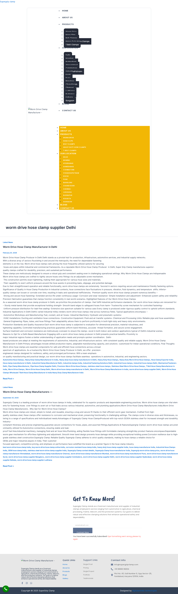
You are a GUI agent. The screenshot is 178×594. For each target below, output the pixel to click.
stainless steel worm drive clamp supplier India (47, 450)
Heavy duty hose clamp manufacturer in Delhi (78, 360)
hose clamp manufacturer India (142, 447)
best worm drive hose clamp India (17, 447)
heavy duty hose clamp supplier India (112, 447)
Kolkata (67, 199)
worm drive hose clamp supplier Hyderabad (133, 457)
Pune (65, 179)
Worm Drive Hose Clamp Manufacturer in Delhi (30, 246)
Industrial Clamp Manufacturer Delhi (47, 363)
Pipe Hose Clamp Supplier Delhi (43, 366)
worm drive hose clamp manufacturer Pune (128, 454)
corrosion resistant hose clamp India (81, 447)
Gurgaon (70, 100)
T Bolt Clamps (72, 44)
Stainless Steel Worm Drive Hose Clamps (128, 366)
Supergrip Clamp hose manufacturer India (112, 450)
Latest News (8, 242)
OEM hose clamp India (17, 450)
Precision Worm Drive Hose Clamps (72, 366)
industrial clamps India (72, 363)
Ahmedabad (68, 167)
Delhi (65, 157)
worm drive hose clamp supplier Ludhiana (34, 460)
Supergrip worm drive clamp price (145, 450)
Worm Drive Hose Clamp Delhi (38, 369)
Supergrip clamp (7, 1)
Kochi (66, 176)
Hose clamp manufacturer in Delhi (17, 363)
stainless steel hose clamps (99, 366)
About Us (67, 17)
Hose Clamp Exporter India (162, 360)
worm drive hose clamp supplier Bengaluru (26, 457)
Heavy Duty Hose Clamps (74, 147)
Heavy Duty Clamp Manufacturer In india (41, 360)
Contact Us (69, 110)
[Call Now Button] (5, 589)
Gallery (65, 578)
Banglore (67, 183)
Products (68, 24)
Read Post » (8, 378)
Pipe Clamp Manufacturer (18, 366)
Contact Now (83, 532)
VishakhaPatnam (74, 71)
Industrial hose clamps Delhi (145, 363)
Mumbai (66, 160)
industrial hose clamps (123, 363)
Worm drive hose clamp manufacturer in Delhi (70, 369)
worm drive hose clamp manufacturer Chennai (50, 454)
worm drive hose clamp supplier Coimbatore (63, 457)
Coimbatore (68, 170)
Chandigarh (69, 186)
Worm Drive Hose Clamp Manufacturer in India (109, 369)
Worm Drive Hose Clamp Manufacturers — (27, 391)
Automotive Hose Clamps (13, 360)
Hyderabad (68, 163)
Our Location (70, 47)
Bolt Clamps (69, 144)
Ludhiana (67, 192)
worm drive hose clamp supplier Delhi (145, 369)
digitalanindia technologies (144, 590)
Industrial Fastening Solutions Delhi (98, 363)
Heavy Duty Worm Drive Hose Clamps (134, 360)
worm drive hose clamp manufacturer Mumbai (90, 454)
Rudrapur (67, 195)
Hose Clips (68, 141)
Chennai (67, 189)
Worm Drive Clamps (16, 369)
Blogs (65, 103)
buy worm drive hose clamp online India (48, 447)
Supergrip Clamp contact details (81, 450)
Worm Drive (68, 138)
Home (65, 10)
